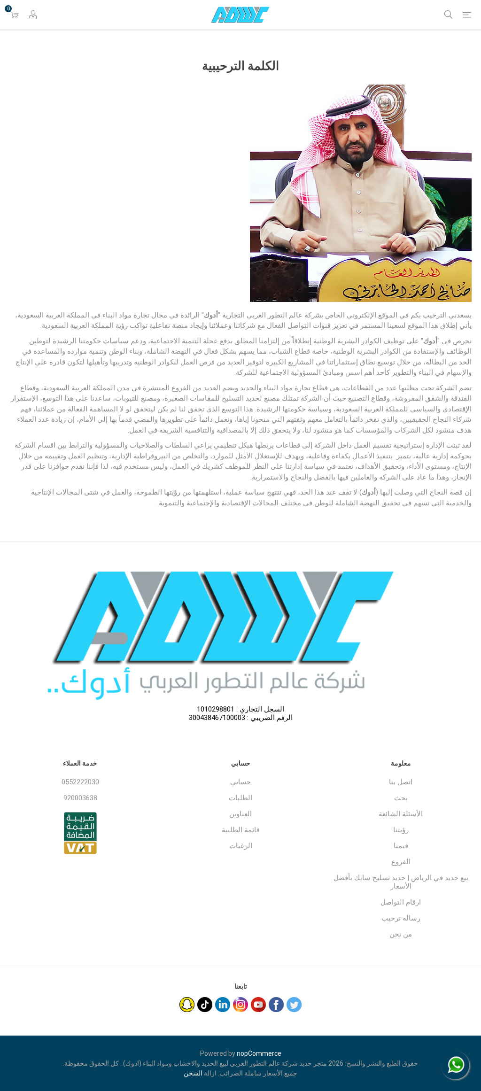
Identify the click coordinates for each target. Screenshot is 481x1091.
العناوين (240, 814)
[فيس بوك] (276, 1004)
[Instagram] (240, 1004)
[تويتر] (294, 1004)
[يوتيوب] (258, 1004)
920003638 (80, 798)
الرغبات (240, 846)
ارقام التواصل (400, 902)
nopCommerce (259, 1053)
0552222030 (80, 782)
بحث (401, 798)
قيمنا (401, 846)
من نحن (400, 934)
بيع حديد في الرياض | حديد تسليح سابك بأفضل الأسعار (401, 882)
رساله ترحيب (400, 918)
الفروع (401, 862)
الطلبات (240, 798)
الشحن (193, 1073)
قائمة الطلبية (241, 830)
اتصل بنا (400, 782)
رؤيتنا (401, 830)
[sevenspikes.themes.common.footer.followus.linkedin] (222, 1004)
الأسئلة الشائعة (401, 814)
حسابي (240, 782)
